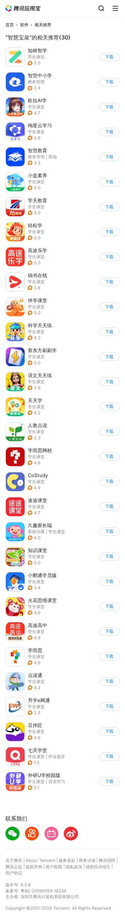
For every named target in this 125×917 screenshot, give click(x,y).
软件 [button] (24, 24)
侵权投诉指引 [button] (98, 866)
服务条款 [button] (67, 860)
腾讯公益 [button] (13, 866)
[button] (23, 8)
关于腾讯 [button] (13, 860)
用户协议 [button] (13, 872)
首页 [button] (9, 24)
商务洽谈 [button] (87, 860)
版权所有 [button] (34, 866)
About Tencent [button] (40, 860)
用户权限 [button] (54, 866)
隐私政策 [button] (74, 866)
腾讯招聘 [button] (107, 860)
